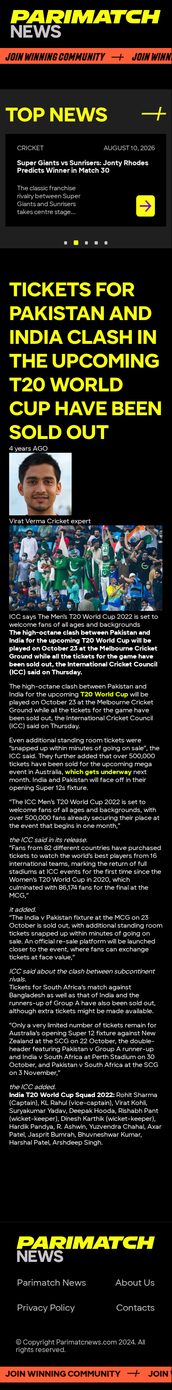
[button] (65, 243)
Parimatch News (51, 1283)
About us (135, 1283)
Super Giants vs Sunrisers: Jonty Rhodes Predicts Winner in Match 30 (82, 167)
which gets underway (98, 772)
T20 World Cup (104, 695)
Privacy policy (46, 1308)
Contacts (135, 1308)
